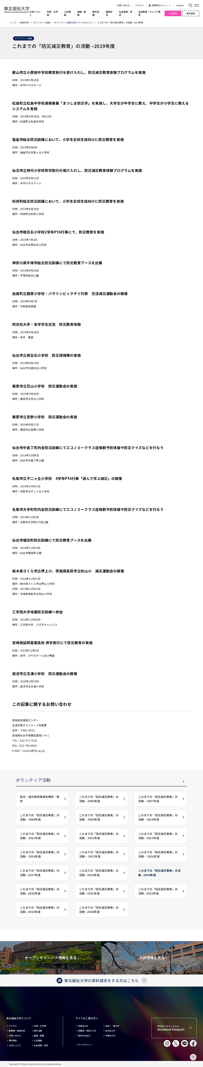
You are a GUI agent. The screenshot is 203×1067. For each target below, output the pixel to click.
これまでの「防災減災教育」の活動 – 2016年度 (158, 854)
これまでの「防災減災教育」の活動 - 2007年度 (158, 799)
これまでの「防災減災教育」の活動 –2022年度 (158, 891)
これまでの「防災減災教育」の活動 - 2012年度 (99, 836)
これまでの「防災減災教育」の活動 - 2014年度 (39, 854)
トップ (13, 22)
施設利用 (24, 22)
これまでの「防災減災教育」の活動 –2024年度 (99, 909)
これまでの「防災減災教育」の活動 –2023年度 (39, 909)
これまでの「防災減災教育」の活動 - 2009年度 (99, 817)
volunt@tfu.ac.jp (34, 750)
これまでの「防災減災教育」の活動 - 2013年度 (158, 836)
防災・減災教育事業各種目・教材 (39, 799)
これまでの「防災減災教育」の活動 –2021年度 (99, 891)
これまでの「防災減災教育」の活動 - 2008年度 (39, 817)
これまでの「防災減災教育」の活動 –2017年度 (39, 872)
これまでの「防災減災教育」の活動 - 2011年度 (39, 836)
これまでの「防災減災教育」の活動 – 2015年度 (99, 854)
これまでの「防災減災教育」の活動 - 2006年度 (99, 799)
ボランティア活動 (41, 22)
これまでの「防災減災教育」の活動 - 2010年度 (158, 817)
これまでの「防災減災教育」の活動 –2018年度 (99, 872)
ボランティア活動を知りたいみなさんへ (73, 22)
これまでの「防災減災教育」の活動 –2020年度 (39, 891)
